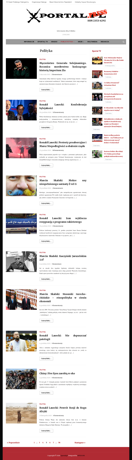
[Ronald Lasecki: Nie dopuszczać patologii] (21, 341)
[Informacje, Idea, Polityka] (66, 18)
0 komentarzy (58, 226)
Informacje (29, 42)
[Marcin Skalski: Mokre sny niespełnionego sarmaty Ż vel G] (21, 186)
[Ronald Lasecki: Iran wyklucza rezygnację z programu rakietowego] (21, 224)
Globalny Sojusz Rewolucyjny (85, 2)
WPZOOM (81, 455)
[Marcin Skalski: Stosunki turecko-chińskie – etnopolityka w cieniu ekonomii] (21, 299)
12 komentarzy (58, 112)
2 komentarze (57, 74)
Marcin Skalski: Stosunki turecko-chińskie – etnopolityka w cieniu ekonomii (63, 298)
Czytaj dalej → (46, 90)
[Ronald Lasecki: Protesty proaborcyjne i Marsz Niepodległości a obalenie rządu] (21, 148)
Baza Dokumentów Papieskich (61, 2)
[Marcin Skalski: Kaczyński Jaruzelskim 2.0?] (21, 261)
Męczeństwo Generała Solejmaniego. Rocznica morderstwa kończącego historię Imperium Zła (63, 67)
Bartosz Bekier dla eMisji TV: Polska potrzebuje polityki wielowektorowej (113, 154)
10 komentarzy (58, 150)
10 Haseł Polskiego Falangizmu (17, 2)
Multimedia (92, 42)
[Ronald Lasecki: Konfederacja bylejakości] (21, 110)
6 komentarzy (57, 343)
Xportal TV (43, 42)
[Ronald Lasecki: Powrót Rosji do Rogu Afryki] (21, 413)
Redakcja (105, 42)
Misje (80, 42)
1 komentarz (56, 264)
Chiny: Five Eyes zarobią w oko (57, 373)
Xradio (54, 42)
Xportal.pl (64, 455)
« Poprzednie (13, 442)
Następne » (80, 442)
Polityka (42, 59)
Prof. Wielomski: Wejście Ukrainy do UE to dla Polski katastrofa (114, 60)
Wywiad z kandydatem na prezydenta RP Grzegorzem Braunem (113, 96)
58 (59, 443)
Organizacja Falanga (39, 2)
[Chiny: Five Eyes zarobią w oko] (21, 379)
